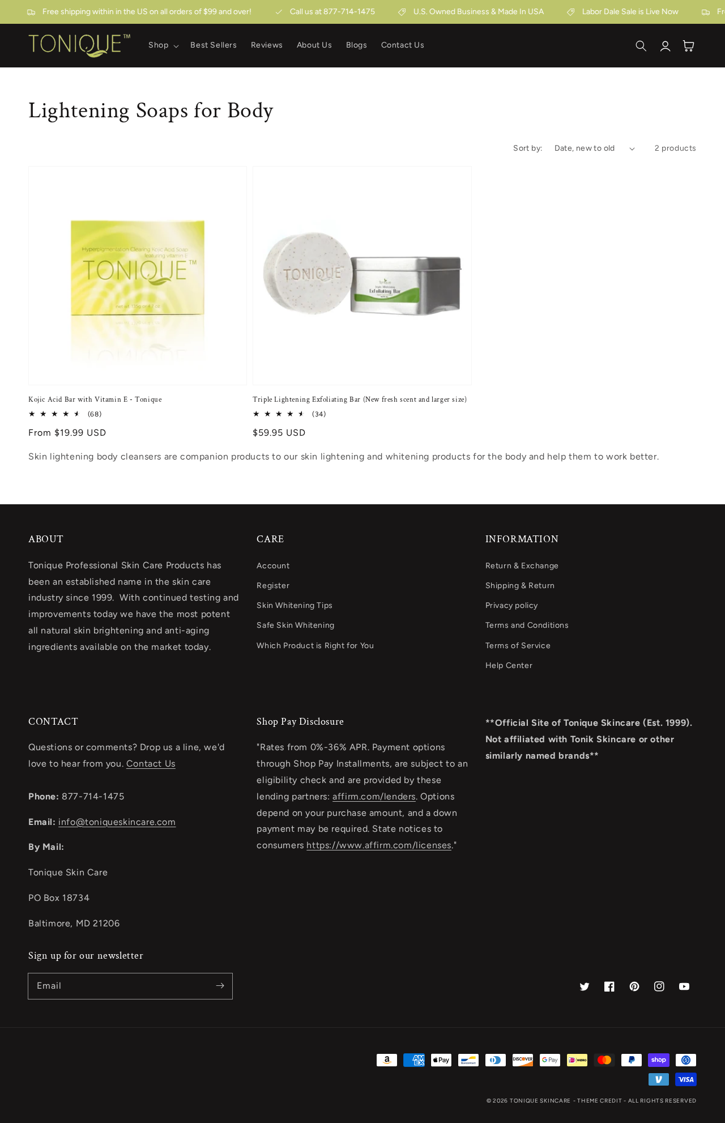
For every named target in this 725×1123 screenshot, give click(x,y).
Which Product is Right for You (315, 645)
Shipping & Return (520, 585)
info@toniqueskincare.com (117, 821)
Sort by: (528, 148)
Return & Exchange (522, 566)
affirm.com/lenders (374, 796)
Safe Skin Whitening (295, 625)
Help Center (509, 665)
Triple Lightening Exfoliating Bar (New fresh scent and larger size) (360, 400)
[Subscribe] (219, 985)
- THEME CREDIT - (600, 1100)
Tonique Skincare (540, 1100)
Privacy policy (511, 605)
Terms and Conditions (527, 625)
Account (273, 566)
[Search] (641, 45)
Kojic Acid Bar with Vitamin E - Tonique (94, 400)
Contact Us (151, 763)
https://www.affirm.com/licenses (378, 845)
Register (273, 585)
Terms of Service (518, 645)
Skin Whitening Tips (294, 605)
